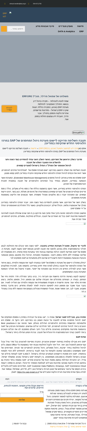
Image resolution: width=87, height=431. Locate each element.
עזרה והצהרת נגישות (59, 426)
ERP (81, 31)
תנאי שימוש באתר (78, 426)
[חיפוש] (4, 29)
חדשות (80, 26)
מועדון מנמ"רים (66, 26)
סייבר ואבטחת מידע (45, 26)
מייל (42, 392)
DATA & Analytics (66, 31)
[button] (83, 15)
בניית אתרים (6, 423)
